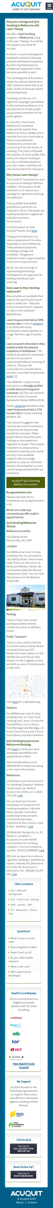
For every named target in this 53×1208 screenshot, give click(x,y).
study (9, 376)
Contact (32, 1202)
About (20, 1202)
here (34, 230)
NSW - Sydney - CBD (21, 904)
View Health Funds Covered (24, 1065)
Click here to (23, 1148)
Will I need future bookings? (19, 973)
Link (20, 795)
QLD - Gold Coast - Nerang (24, 899)
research (38, 323)
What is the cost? (20, 966)
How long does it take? (23, 947)
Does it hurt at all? (21, 952)
